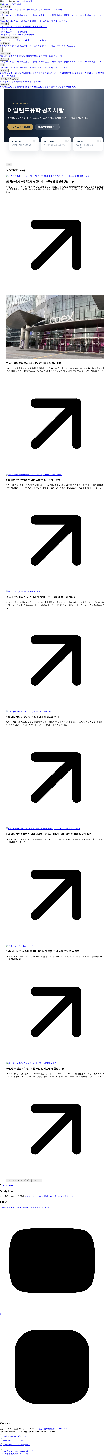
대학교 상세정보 (7, 27)
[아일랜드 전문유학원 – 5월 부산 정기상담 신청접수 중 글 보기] (31, 1063)
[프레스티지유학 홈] (10, 4)
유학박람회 (5, 43)
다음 (34, 1181)
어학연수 (4, 12)
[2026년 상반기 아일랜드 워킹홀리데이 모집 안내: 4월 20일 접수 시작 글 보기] (20, 946)
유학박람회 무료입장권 (65, 46)
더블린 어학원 (38, 15)
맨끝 (39, 1181)
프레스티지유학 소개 (52, 9)
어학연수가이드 (7, 15)
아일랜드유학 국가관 (24, 46)
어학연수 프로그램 (23, 15)
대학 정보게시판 (26, 34)
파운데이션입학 (20, 32)
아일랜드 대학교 (20, 1207)
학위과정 (4, 24)
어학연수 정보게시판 (92, 15)
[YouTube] (52, 1312)
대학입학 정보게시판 (9, 34)
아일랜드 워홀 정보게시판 (30, 21)
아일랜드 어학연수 (32, 1196)
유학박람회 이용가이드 (44, 46)
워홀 (2, 18)
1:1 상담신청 (5, 40)
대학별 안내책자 (22, 27)
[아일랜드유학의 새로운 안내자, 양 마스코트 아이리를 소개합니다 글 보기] (23, 591)
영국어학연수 (34, 1207)
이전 (14, 1181)
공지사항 (4, 9)
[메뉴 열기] (1, 49)
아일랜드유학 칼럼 (17, 9)
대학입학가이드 (7, 29)
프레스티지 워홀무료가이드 (55, 21)
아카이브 (45, 1207)
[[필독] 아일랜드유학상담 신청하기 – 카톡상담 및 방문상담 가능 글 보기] (48, 176)
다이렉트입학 (6, 32)
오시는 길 (42, 40)
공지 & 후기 (5, 7)
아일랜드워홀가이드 (9, 21)
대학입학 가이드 (70, 1196)
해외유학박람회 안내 (47, 127)
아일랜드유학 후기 (34, 9)
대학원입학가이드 (38, 27)
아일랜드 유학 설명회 (20, 127)
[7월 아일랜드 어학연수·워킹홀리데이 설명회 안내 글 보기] (29, 711)
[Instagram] (52, 1418)
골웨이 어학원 (62, 15)
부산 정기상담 (31, 40)
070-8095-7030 (61, 1429)
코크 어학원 (50, 15)
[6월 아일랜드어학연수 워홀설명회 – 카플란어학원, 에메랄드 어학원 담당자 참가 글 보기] (43, 829)
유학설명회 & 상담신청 (9, 37)
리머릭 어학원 (76, 15)
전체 (9, 165)
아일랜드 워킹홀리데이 (52, 1196)
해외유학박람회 (7, 46)
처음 (9, 1181)
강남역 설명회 (18, 40)
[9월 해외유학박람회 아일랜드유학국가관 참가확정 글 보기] (34, 475)
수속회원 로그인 (24, 1)
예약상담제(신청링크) (45, 1429)
